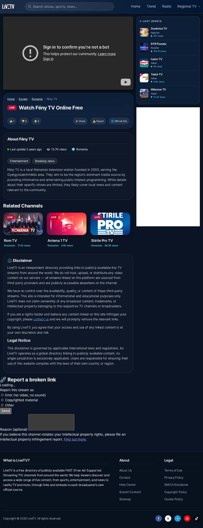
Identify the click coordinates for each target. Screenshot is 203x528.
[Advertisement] (168, 166)
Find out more (75, 439)
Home (135, 6)
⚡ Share (80, 121)
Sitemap (125, 499)
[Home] (8, 6)
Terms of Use (173, 470)
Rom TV (10, 240)
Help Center (127, 485)
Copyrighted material (21, 400)
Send (6, 411)
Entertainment (19, 161)
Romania (37, 99)
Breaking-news (45, 161)
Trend (151, 6)
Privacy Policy (173, 477)
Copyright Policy (175, 492)
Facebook (158, 517)
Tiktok (196, 517)
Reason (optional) (13, 429)
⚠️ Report (98, 121)
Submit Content (130, 492)
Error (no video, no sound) (25, 395)
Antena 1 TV (58, 240)
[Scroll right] (132, 228)
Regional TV (187, 6)
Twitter (168, 517)
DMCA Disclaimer (176, 485)
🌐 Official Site (119, 121)
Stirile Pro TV (102, 240)
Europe (23, 99)
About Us (125, 470)
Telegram (177, 517)
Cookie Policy (173, 499)
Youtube (187, 517)
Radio (166, 6)
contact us (41, 319)
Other (9, 405)
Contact (124, 477)
